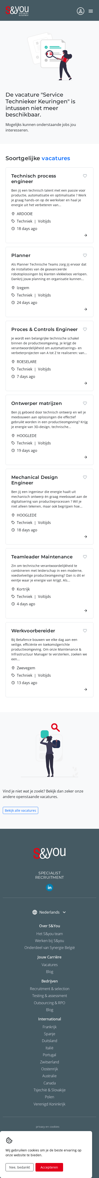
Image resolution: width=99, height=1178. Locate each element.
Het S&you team (49, 933)
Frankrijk (50, 1026)
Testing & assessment (49, 995)
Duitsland (49, 1040)
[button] (90, 11)
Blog (49, 971)
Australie (49, 1075)
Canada (50, 1083)
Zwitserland (49, 1062)
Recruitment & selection (49, 988)
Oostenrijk (49, 1068)
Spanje (49, 1033)
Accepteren (49, 1167)
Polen (49, 1096)
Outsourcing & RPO (49, 1002)
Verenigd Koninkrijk (49, 1104)
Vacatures (50, 964)
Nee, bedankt (19, 1167)
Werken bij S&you (49, 940)
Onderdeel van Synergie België (49, 947)
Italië (49, 1047)
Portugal (49, 1054)
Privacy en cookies (47, 1127)
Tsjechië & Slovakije (50, 1089)
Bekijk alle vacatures (20, 810)
